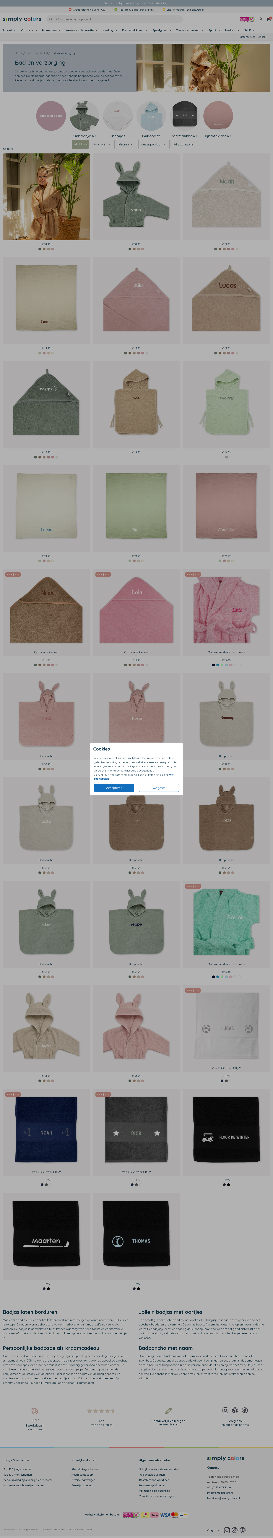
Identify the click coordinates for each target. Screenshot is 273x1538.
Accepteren (114, 788)
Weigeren (158, 788)
